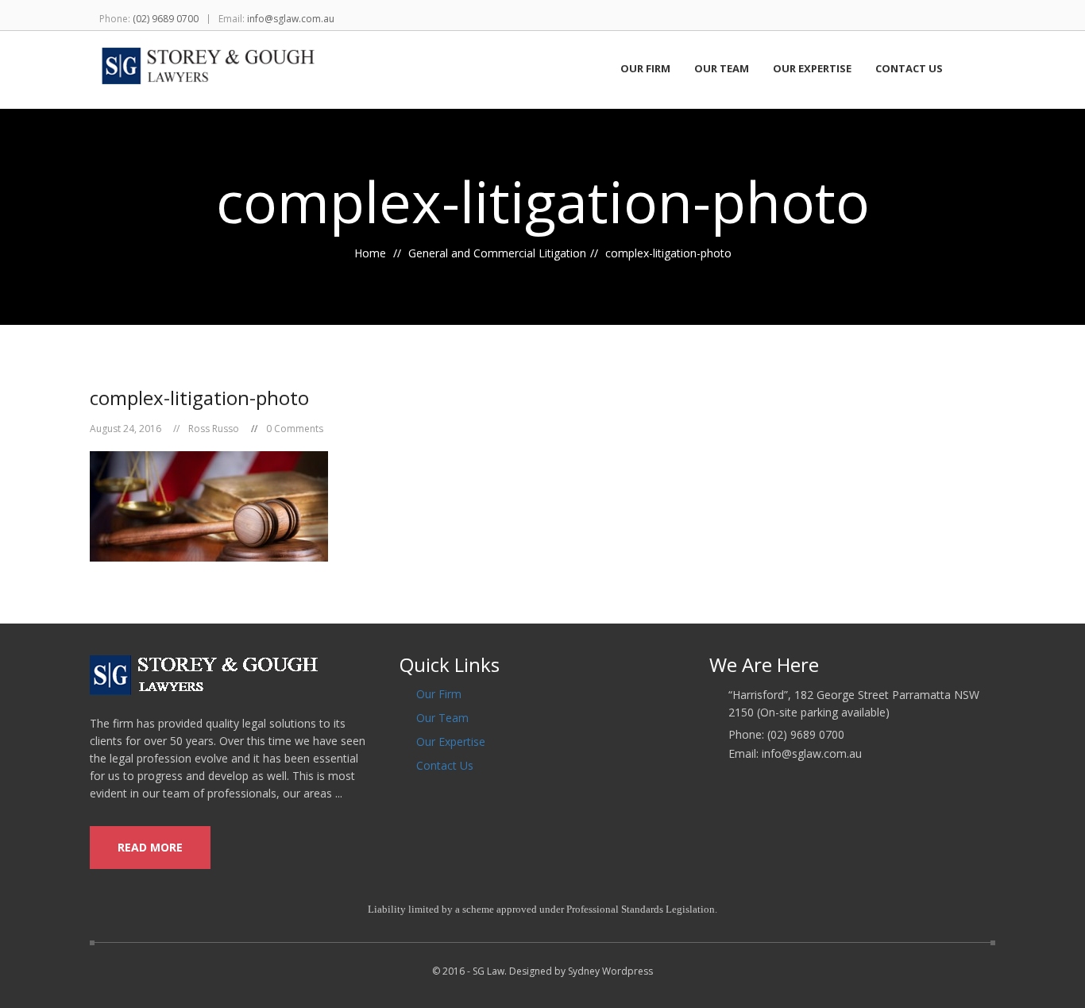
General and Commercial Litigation (497, 253)
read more (150, 847)
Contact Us (909, 69)
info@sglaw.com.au (290, 18)
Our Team (721, 69)
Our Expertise (812, 69)
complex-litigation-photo (199, 397)
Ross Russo (213, 428)
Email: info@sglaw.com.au (795, 753)
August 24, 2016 (125, 428)
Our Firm (645, 69)
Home (370, 253)
